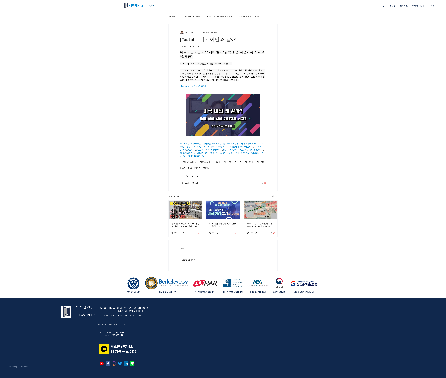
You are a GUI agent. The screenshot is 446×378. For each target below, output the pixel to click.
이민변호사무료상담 (189, 162)
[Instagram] (114, 363)
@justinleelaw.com (116, 324)
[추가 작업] (264, 32)
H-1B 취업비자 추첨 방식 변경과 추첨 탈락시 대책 (222, 225)
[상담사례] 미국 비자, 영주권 (249, 16)
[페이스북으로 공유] (181, 176)
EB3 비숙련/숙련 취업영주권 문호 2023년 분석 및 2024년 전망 (260, 225)
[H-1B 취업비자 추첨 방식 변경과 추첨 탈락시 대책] (223, 210)
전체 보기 (171, 16)
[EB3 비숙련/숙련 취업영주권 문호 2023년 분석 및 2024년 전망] (260, 210)
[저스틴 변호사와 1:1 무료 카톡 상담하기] (104, 349)
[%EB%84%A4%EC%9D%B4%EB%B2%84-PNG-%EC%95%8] (132, 363)
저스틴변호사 (205, 162)
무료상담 (217, 162)
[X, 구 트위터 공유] (187, 176)
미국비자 (238, 162)
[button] (404, 6)
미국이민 (227, 162)
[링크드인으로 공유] (192, 176)
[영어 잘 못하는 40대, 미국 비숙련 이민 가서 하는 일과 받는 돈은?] (185, 210)
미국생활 (260, 162)
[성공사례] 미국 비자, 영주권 (190, 16)
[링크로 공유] (198, 176)
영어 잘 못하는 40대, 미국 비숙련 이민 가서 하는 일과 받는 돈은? (185, 225)
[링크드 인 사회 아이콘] (126, 363)
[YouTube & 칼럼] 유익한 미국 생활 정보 (219, 16)
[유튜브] (102, 363)
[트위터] (120, 363)
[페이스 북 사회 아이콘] (108, 363)
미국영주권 (249, 162)
